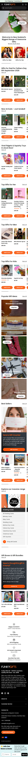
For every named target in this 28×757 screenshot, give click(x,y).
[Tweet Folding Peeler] (19, 119)
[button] (25, 4)
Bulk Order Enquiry (8, 732)
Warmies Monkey (6, 278)
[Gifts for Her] (19, 52)
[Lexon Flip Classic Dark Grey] (7, 233)
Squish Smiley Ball (6, 166)
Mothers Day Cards (8, 525)
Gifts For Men (7, 60)
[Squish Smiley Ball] (7, 158)
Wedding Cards (7, 522)
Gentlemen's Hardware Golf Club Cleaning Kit (19, 90)
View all (3, 72)
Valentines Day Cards (9, 531)
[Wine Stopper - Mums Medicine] (7, 459)
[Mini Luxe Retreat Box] (19, 596)
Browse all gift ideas (14, 44)
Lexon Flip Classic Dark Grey (6, 242)
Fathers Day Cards (8, 528)
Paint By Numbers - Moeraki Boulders (19, 469)
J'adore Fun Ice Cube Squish (18, 167)
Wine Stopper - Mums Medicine (6, 468)
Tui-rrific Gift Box (6, 604)
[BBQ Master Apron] (7, 81)
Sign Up (24, 754)
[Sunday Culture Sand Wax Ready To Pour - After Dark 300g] (19, 193)
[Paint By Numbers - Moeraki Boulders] (19, 459)
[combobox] (14, 8)
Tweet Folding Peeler (18, 128)
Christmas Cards (8, 534)
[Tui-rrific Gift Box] (7, 596)
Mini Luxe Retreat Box (19, 605)
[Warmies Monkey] (7, 270)
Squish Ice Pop (18, 278)
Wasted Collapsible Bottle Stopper (6, 129)
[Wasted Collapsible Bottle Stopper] (7, 119)
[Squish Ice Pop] (19, 270)
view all (3, 491)
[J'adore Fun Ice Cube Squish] (19, 158)
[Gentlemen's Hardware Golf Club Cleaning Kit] (19, 81)
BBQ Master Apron (7, 89)
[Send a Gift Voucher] (14, 419)
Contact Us (14, 586)
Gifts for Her (19, 60)
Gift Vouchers (14, 449)
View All (24, 296)
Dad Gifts (11, 24)
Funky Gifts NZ (7, 741)
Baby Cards (6, 519)
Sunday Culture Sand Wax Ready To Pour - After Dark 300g (19, 204)
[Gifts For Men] (7, 52)
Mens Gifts (22, 24)
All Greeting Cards (8, 513)
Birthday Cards (7, 516)
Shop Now (14, 307)
